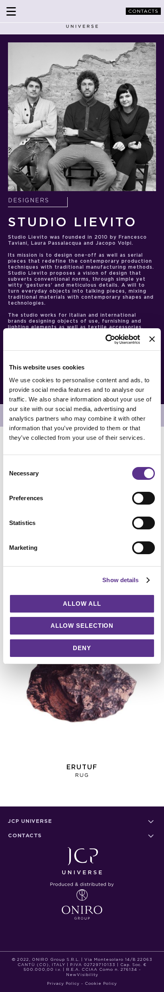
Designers (28, 201)
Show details (120, 580)
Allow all (82, 603)
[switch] (143, 499)
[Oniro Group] (82, 897)
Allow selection (82, 625)
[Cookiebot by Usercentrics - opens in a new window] (106, 339)
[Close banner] (152, 339)
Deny (82, 648)
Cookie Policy (101, 984)
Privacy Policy (63, 984)
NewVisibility (82, 975)
